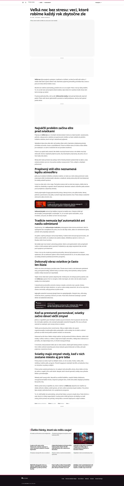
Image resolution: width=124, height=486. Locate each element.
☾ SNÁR (40, 2)
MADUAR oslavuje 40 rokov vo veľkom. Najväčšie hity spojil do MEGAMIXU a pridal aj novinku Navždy (38, 467)
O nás (63, 478)
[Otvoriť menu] (23, 2)
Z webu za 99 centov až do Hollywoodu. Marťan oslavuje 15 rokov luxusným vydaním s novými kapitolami (39, 447)
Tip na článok (81, 478)
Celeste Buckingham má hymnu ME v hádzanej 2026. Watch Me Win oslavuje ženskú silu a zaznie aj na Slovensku (62, 447)
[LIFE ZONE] (32, 2)
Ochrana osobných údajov (70, 478)
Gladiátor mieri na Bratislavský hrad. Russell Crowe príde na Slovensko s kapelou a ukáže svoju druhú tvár (83, 466)
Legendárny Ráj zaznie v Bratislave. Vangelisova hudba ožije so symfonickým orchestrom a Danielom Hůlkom (82, 447)
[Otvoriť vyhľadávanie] (25, 2)
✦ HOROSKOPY (47, 2)
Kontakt (92, 478)
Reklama (87, 478)
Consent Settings (98, 478)
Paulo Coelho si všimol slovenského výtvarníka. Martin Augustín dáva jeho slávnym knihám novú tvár (61, 466)
